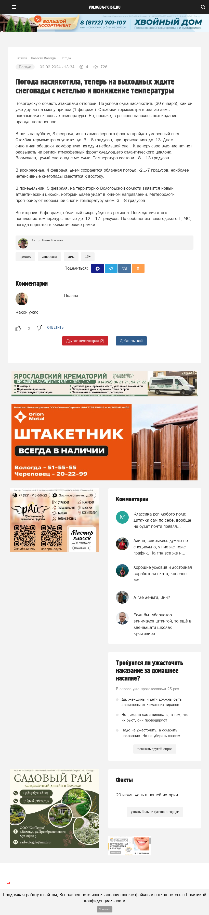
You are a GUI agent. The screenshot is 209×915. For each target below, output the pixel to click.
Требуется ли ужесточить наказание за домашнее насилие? (149, 670)
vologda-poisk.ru (105, 7)
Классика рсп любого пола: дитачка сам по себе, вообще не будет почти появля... (162, 520)
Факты (124, 780)
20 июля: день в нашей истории (147, 794)
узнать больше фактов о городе (155, 812)
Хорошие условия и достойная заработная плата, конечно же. (163, 573)
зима (71, 256)
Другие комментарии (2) (85, 341)
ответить (55, 327)
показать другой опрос (154, 749)
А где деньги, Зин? (152, 597)
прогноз (25, 256)
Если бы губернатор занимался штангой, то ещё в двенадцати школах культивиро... (162, 624)
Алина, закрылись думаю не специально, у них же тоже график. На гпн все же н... (161, 547)
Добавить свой (131, 341)
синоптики (49, 256)
